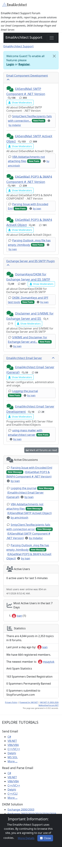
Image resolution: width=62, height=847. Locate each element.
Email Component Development (27, 75)
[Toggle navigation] (51, 37)
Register (24, 64)
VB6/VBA (13, 745)
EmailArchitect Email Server (24, 358)
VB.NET (12, 741)
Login (10, 64)
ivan (19, 616)
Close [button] (47, 838)
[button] (10, 89)
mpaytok (48, 662)
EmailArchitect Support (24, 37)
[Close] (54, 56)
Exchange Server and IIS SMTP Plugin (30, 261)
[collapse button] (8, 80)
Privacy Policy (11, 702)
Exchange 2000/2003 (21, 809)
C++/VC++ (14, 749)
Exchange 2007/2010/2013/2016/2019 (32, 814)
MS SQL (13, 757)
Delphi (12, 753)
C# (9, 737)
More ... (12, 761)
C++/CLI (12, 794)
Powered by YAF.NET (28, 702)
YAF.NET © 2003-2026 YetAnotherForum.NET (48, 703)
